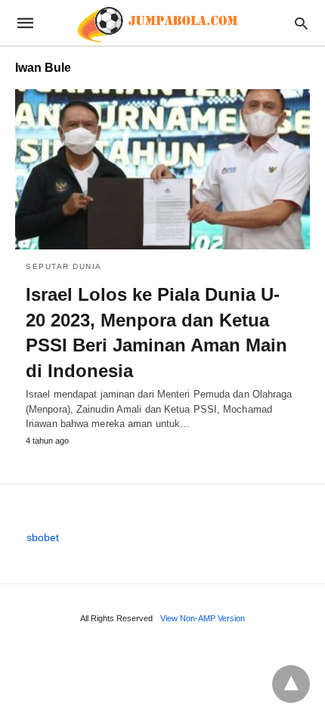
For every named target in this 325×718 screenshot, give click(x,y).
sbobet (42, 537)
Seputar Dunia (64, 266)
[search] (301, 23)
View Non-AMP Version (202, 618)
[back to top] (291, 684)
